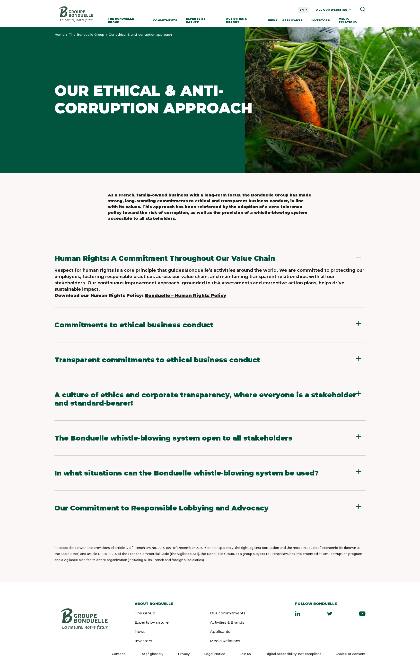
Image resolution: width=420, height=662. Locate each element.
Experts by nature (195, 20)
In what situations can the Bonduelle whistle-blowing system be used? (186, 473)
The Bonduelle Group (121, 20)
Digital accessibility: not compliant (293, 654)
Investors (320, 20)
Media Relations (348, 20)
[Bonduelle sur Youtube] (362, 613)
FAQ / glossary (151, 654)
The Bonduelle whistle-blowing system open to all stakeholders (173, 438)
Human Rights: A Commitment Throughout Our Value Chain (164, 258)
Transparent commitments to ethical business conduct (157, 360)
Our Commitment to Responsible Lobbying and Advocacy (161, 508)
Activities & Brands (236, 20)
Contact (118, 654)
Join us (245, 654)
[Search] (361, 10)
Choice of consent (351, 654)
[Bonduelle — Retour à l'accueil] (75, 14)
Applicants (292, 20)
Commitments (165, 20)
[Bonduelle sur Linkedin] (297, 613)
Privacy (184, 654)
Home (59, 34)
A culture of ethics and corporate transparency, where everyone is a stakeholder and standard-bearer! (205, 399)
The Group (145, 613)
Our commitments (227, 613)
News (272, 20)
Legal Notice (214, 654)
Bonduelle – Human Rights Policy (185, 295)
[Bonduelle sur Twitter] (329, 613)
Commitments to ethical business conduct (133, 325)
